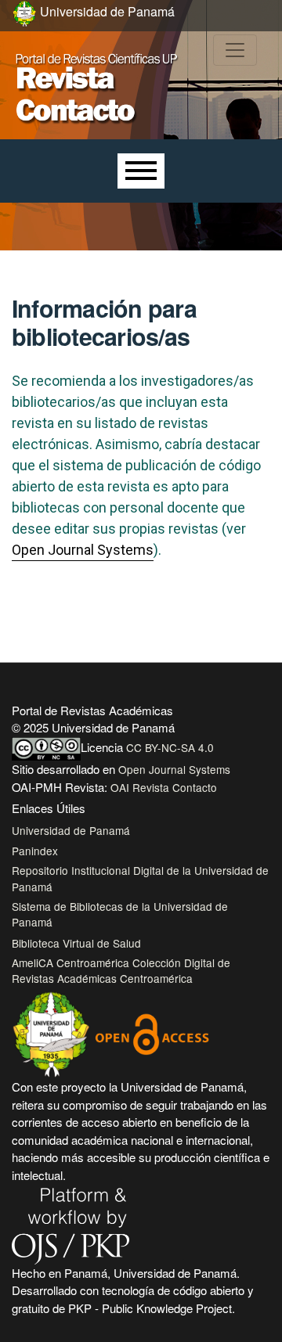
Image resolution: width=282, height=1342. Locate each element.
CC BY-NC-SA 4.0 (170, 747)
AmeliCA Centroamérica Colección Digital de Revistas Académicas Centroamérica (121, 970)
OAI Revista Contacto (163, 787)
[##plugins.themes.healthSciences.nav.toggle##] (235, 50)
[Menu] (141, 171)
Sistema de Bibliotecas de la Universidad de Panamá (120, 914)
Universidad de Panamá (71, 830)
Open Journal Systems (83, 549)
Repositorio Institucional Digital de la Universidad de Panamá (140, 878)
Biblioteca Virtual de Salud (76, 943)
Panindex (35, 850)
